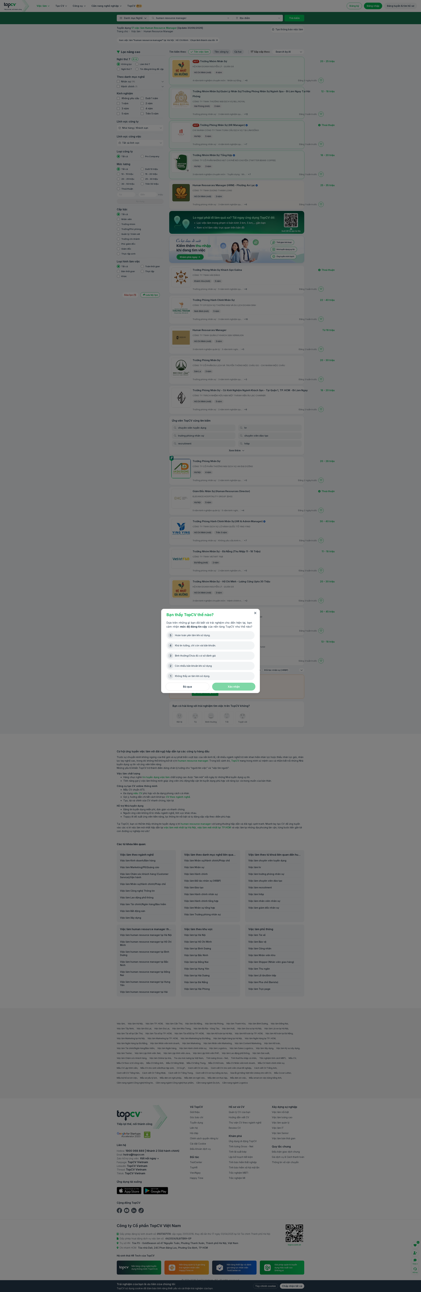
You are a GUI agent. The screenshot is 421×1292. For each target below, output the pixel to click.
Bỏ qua (187, 686)
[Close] (255, 613)
